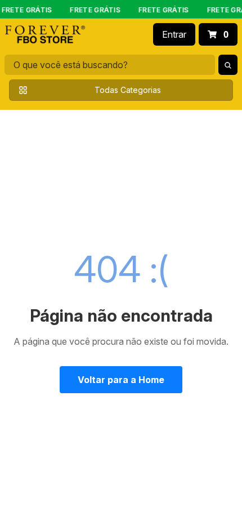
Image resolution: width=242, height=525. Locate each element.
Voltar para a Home (121, 379)
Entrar (174, 34)
